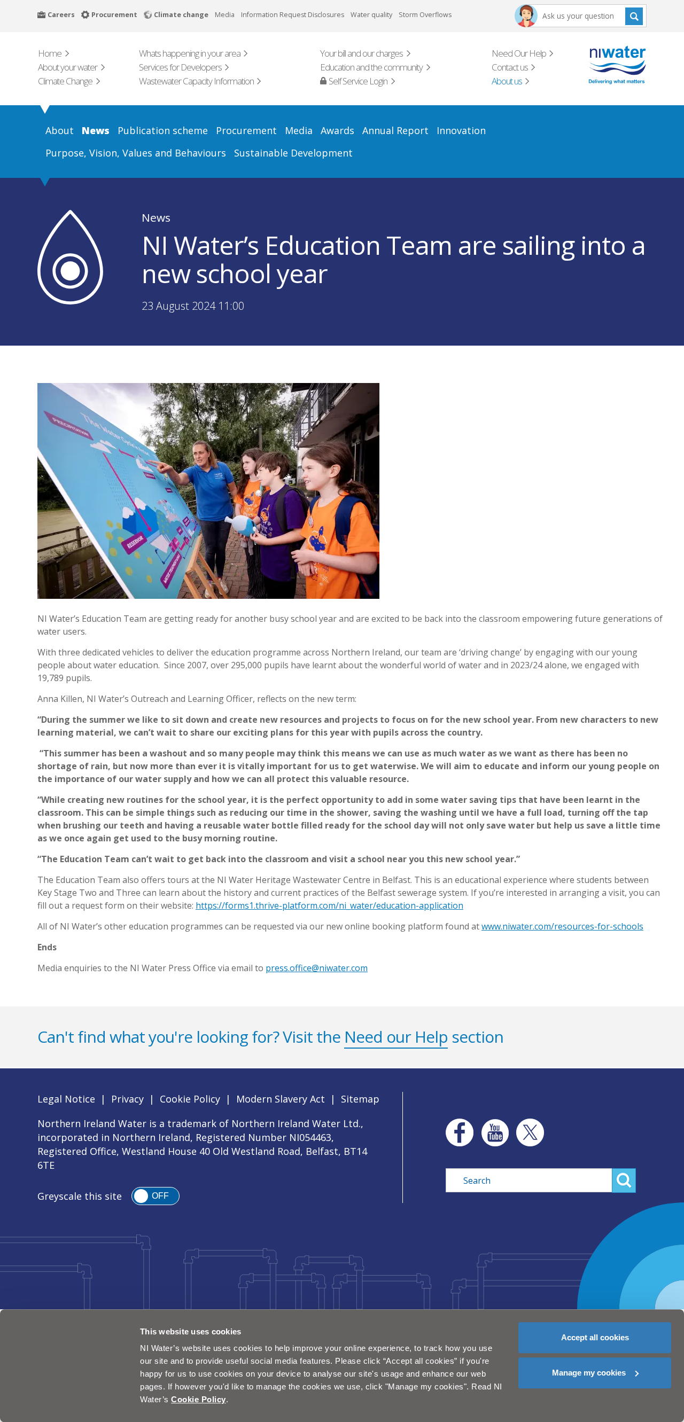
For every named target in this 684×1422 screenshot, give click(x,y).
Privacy (127, 1098)
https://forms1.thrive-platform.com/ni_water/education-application (329, 905)
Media (225, 14)
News (156, 217)
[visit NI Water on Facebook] (457, 1132)
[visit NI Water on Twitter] (530, 1132)
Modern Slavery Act (280, 1098)
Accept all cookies (595, 1337)
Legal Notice (66, 1098)
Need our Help (396, 1037)
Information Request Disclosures (292, 14)
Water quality (371, 14)
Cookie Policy (190, 1098)
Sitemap (360, 1098)
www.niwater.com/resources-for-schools (562, 926)
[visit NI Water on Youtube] (494, 1132)
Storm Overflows (425, 14)
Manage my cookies (589, 1372)
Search (634, 16)
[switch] (155, 1196)
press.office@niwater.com (317, 968)
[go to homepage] (602, 65)
